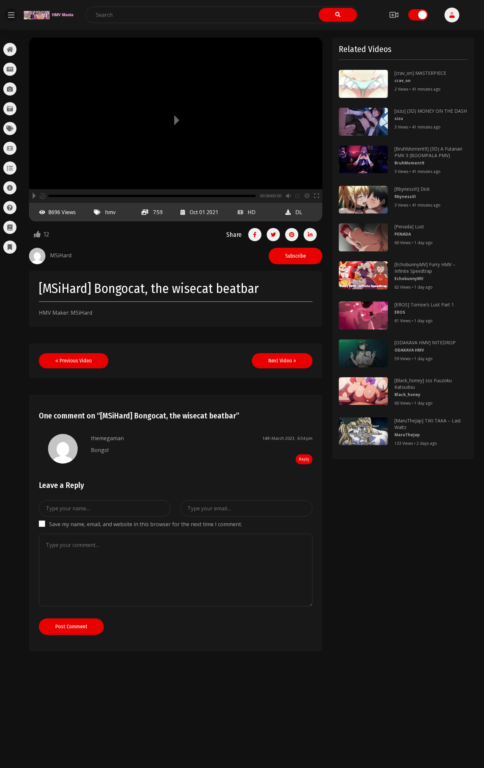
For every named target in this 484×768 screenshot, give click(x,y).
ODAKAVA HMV (409, 350)
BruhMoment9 (409, 163)
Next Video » (282, 360)
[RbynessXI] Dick (412, 189)
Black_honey (407, 394)
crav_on (402, 80)
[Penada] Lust (409, 226)
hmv (110, 212)
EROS (399, 312)
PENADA (402, 234)
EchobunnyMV (408, 278)
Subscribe (295, 256)
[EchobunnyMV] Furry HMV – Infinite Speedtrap (424, 267)
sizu (398, 118)
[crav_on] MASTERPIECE (420, 73)
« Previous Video (73, 360)
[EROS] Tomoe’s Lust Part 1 (424, 304)
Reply (304, 459)
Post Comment (71, 626)
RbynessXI (405, 196)
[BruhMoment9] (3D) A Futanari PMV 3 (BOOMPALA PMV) (428, 152)
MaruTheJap (407, 435)
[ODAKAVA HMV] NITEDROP (425, 342)
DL (298, 212)
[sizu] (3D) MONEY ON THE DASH (430, 111)
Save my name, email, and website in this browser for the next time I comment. (145, 524)
